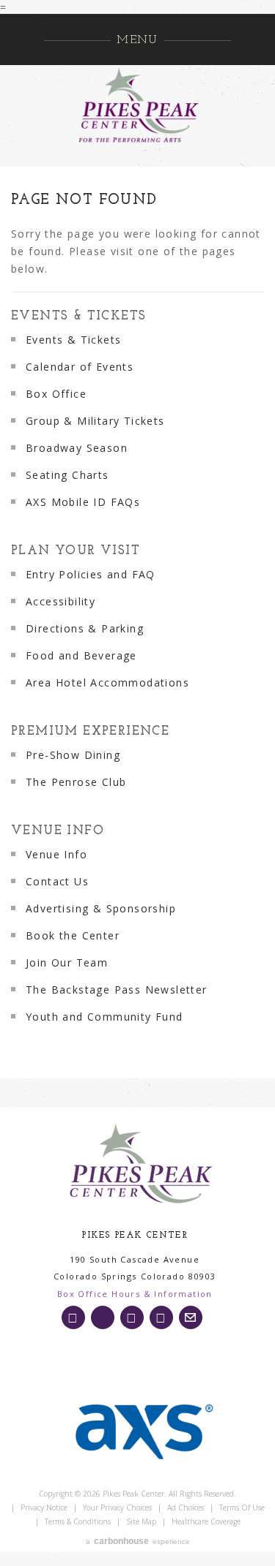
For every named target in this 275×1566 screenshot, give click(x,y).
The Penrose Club (76, 782)
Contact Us (57, 881)
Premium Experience (90, 731)
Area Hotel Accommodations (107, 682)
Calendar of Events (79, 367)
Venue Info (57, 831)
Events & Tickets (78, 316)
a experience (138, 1541)
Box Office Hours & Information (135, 1293)
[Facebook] (132, 1317)
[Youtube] (161, 1317)
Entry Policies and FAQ (90, 574)
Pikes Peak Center (138, 105)
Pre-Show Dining (73, 755)
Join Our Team (67, 962)
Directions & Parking (85, 628)
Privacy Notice (44, 1507)
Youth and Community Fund (104, 1017)
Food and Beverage (81, 655)
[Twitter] (102, 1317)
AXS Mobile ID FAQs (83, 502)
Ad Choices (185, 1507)
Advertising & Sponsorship (101, 908)
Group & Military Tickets (95, 421)
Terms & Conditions (78, 1521)
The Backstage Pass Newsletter (117, 989)
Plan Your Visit (75, 551)
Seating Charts (67, 475)
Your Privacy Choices (117, 1507)
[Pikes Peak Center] (140, 1164)
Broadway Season (77, 448)
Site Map (141, 1521)
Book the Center (73, 935)
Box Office (56, 394)
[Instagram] (73, 1317)
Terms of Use (242, 1507)
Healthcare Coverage (206, 1521)
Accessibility (60, 601)
